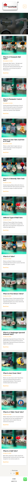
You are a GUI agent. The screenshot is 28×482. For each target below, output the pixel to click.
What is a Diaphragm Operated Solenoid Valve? (14, 333)
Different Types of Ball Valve (13, 218)
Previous (14, 470)
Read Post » (6, 73)
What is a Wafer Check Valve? (13, 412)
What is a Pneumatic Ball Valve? (12, 58)
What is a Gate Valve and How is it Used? (13, 140)
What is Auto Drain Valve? (12, 373)
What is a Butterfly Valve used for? (13, 179)
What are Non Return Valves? (13, 294)
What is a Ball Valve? (10, 451)
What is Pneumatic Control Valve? (12, 100)
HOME (14, 479)
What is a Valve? (9, 256)
